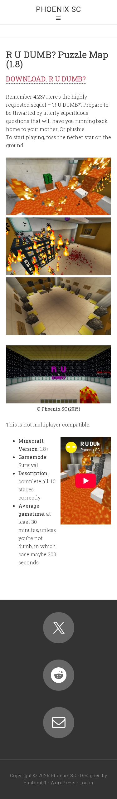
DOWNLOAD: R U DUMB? (46, 78)
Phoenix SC (58, 9)
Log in (86, 782)
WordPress (63, 782)
